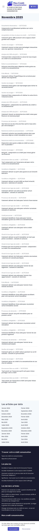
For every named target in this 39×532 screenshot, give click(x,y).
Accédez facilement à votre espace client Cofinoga (17, 480)
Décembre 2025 (26, 431)
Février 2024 (25, 408)
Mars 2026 (5, 436)
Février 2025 (25, 416)
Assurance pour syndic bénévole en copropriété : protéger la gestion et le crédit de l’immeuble (19, 504)
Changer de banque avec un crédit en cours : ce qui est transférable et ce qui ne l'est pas (18, 509)
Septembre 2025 (7, 428)
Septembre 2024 (26, 411)
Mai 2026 (4, 439)
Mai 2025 (4, 422)
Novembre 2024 (26, 414)
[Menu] (4, 6)
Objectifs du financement (9, 458)
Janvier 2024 (6, 408)
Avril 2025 (24, 419)
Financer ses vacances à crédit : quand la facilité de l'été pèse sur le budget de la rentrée (19, 490)
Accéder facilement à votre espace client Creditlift (17, 470)
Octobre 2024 (6, 414)
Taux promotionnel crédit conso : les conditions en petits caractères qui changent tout (18, 500)
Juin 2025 (24, 422)
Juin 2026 (24, 439)
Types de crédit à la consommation (12, 456)
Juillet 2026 (5, 442)
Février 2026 (25, 433)
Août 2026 (24, 442)
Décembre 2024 (7, 416)
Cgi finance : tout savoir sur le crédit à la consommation (18, 478)
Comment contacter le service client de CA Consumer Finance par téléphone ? (18, 474)
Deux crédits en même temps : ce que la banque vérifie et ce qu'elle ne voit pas (19, 495)
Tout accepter (13, 529)
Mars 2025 (5, 419)
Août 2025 (24, 425)
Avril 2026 (24, 436)
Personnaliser (26, 529)
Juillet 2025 (5, 425)
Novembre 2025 (7, 431)
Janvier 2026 (6, 433)
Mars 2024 (5, 411)
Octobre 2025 (25, 428)
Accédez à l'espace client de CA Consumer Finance (17, 468)
